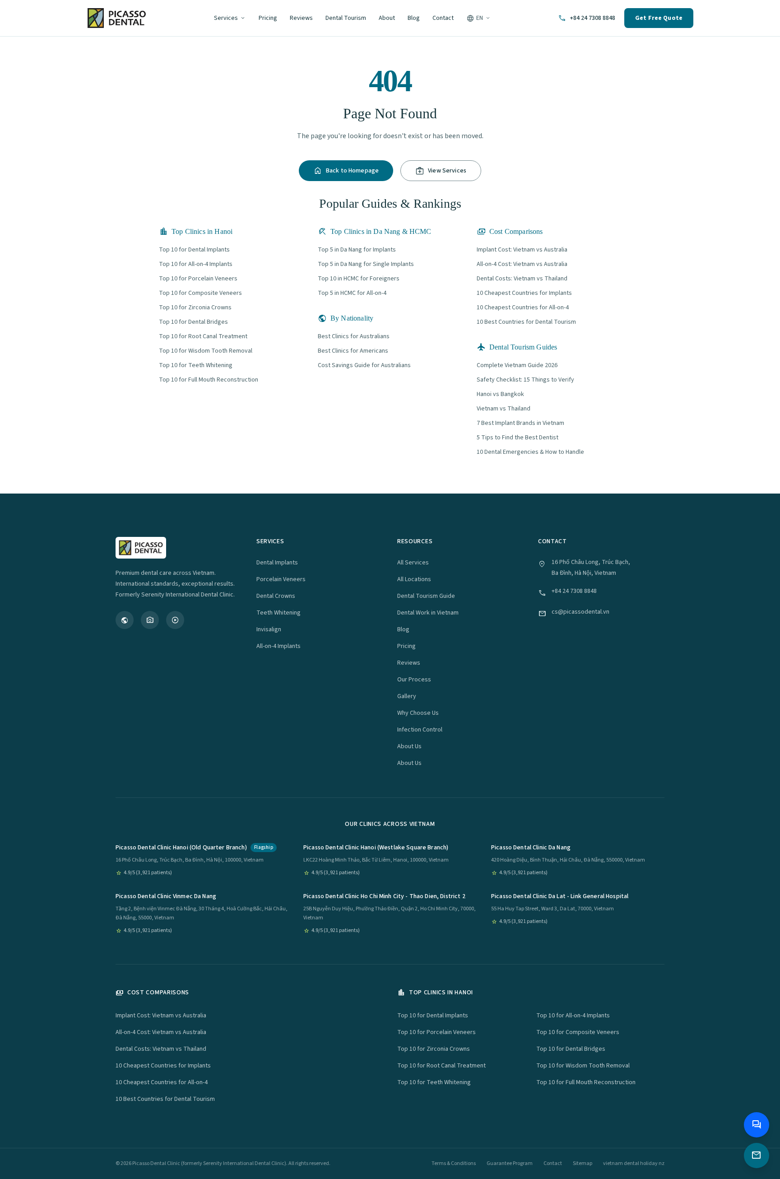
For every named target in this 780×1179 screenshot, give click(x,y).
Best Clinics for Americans (353, 350)
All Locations (414, 579)
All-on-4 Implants (278, 646)
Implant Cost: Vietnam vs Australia (522, 249)
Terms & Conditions (454, 1163)
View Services (440, 170)
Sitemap (582, 1163)
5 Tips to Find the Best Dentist (517, 437)
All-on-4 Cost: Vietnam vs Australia (522, 264)
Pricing (268, 18)
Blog (414, 18)
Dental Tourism (345, 18)
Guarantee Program (510, 1163)
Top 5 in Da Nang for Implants (357, 249)
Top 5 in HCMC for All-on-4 (352, 293)
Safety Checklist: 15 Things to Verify (525, 379)
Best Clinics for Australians (354, 336)
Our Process (414, 679)
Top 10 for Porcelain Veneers (198, 278)
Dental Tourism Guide (426, 596)
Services (230, 18)
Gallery (406, 696)
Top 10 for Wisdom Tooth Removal (205, 350)
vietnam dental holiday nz (633, 1163)
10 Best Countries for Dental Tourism (526, 321)
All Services (413, 562)
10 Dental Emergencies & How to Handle (530, 452)
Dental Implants (277, 562)
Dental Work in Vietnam (428, 612)
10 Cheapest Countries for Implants (524, 293)
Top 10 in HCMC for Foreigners (358, 278)
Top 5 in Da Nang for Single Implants (366, 264)
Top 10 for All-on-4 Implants (195, 264)
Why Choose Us (418, 713)
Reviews (301, 18)
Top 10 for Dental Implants (194, 249)
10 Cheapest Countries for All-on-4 (523, 307)
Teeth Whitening (278, 612)
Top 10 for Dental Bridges (193, 321)
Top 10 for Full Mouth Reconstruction (208, 379)
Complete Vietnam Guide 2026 (517, 365)
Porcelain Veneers (281, 579)
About (387, 18)
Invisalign (268, 629)
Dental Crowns (275, 596)
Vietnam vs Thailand (503, 408)
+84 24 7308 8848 (574, 591)
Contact (443, 18)
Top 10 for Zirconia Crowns (195, 307)
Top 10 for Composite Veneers (200, 293)
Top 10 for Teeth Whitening (195, 365)
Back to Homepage (346, 170)
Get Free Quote (658, 18)
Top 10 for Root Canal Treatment (203, 336)
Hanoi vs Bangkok (500, 394)
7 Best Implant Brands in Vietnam (520, 423)
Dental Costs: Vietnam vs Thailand (522, 278)
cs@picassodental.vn (580, 611)
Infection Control (419, 729)
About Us (409, 746)
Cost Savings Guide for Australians (364, 365)
